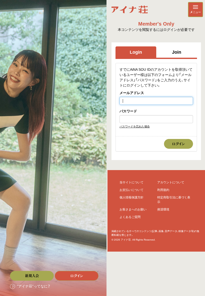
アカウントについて (170, 182)
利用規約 (163, 190)
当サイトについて (132, 182)
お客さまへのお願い (133, 209)
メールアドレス (132, 93)
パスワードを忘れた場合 (135, 126)
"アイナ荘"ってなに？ (33, 286)
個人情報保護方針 (132, 197)
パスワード (128, 111)
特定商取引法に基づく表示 (173, 200)
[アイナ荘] (130, 10)
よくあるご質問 (130, 217)
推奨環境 (163, 209)
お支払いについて (132, 190)
